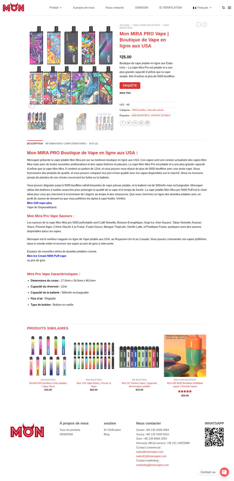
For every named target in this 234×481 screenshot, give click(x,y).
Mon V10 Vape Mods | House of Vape (94, 385)
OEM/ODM (141, 7)
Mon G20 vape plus (39, 203)
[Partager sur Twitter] (129, 123)
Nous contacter (115, 7)
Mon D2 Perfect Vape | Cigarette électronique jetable (139, 385)
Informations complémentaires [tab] (66, 143)
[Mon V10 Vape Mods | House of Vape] (94, 356)
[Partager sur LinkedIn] (147, 123)
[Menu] (229, 7)
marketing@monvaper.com (152, 465)
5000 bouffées (139, 110)
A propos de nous (83, 7)
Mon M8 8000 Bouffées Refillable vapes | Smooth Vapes (185, 385)
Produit (54, 7)
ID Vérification (112, 429)
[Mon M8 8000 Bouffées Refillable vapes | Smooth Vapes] (185, 356)
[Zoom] (31, 105)
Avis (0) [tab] (93, 143)
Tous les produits (70, 429)
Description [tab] (35, 143)
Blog (106, 434)
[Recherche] (223, 7)
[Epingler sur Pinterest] (141, 123)
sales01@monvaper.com (151, 456)
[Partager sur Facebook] (123, 123)
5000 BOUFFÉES (140, 115)
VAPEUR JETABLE (160, 115)
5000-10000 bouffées (146, 25)
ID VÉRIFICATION (170, 7)
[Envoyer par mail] (135, 123)
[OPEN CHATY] (224, 472)
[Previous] (33, 66)
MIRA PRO (125, 93)
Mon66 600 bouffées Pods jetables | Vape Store (48, 385)
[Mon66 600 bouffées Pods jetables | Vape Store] (48, 356)
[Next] (108, 66)
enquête (130, 85)
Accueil (125, 25)
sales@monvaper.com (149, 451)
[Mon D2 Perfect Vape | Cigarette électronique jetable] (139, 356)
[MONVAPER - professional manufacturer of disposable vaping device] (20, 7)
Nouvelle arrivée (156, 110)
